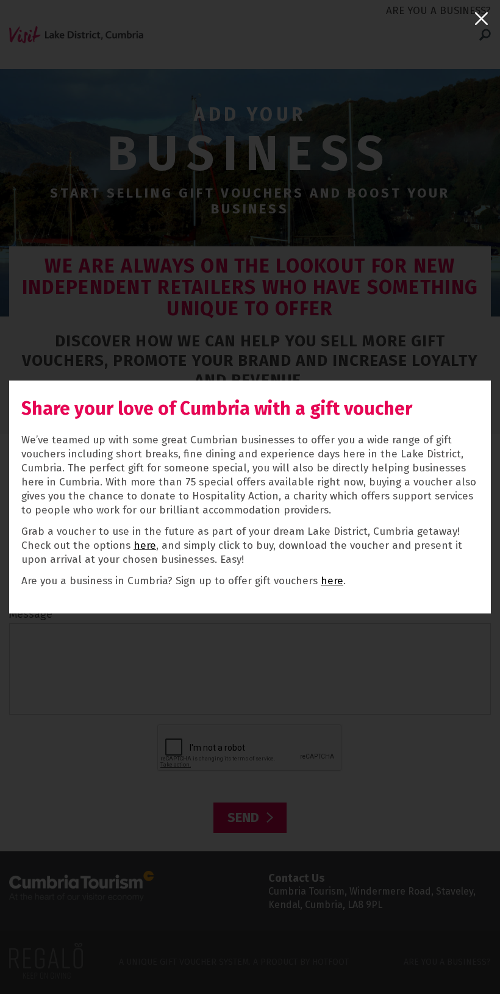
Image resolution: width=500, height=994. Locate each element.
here (145, 545)
